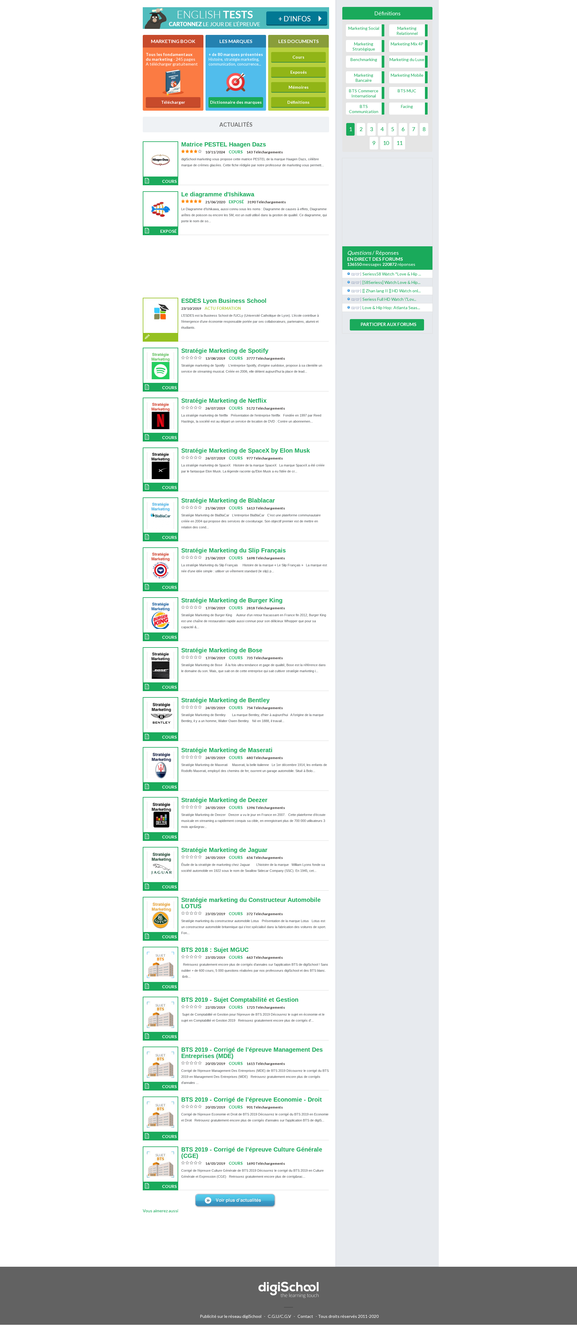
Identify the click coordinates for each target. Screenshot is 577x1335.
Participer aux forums (388, 324)
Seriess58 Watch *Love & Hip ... (391, 273)
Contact (305, 1316)
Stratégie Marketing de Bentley (225, 700)
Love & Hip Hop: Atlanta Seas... (391, 307)
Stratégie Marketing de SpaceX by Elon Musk (245, 450)
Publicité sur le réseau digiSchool (230, 1316)
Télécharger (173, 102)
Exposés (298, 72)
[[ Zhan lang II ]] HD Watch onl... (391, 290)
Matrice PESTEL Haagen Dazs (223, 144)
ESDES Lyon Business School (224, 300)
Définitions (298, 102)
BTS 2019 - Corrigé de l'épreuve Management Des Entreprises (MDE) (252, 1052)
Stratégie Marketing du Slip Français (233, 550)
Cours (298, 57)
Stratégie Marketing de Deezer (224, 800)
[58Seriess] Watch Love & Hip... (391, 282)
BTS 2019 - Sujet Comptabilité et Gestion (239, 999)
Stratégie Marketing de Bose (221, 650)
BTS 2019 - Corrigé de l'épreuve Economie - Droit (251, 1099)
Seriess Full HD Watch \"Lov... (389, 299)
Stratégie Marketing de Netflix (224, 400)
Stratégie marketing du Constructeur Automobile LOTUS (251, 903)
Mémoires (298, 87)
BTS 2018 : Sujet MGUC (215, 949)
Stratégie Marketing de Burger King (231, 600)
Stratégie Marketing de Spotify (224, 350)
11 (399, 143)
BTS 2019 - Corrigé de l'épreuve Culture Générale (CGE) (251, 1152)
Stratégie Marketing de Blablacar (228, 500)
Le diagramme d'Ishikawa (217, 194)
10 (386, 143)
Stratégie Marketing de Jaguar (224, 850)
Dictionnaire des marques (236, 102)
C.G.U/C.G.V (279, 1316)
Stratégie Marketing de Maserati (227, 750)
